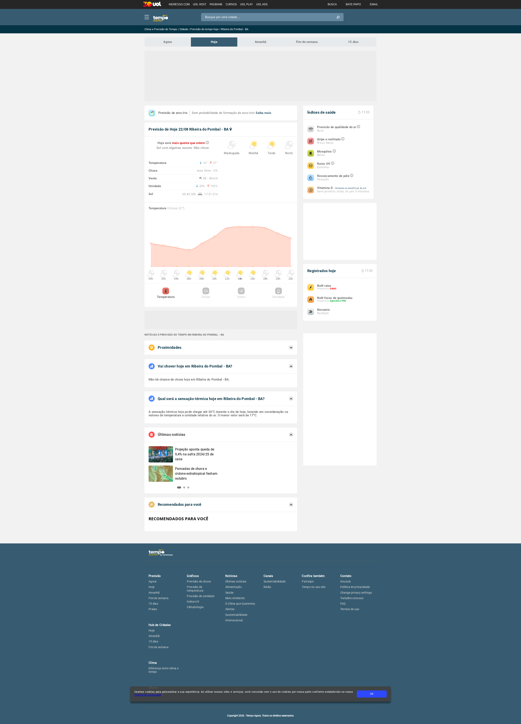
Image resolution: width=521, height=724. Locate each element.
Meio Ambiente (235, 598)
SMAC (333, 288)
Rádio (267, 587)
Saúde (229, 592)
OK (371, 693)
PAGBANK (216, 4)
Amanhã (260, 42)
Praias (153, 609)
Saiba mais (263, 113)
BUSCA (332, 4)
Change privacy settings (356, 592)
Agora (167, 42)
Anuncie (345, 581)
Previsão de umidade (200, 596)
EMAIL (374, 4)
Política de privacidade (148, 694)
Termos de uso (349, 609)
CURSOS (231, 4)
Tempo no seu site (313, 587)
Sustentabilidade (236, 614)
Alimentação (233, 587)
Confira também (313, 576)
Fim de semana (307, 42)
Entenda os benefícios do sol (350, 188)
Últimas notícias (235, 581)
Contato (346, 576)
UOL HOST (199, 4)
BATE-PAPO (353, 4)
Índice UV (193, 601)
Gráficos (193, 576)
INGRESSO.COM (179, 4)
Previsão (155, 576)
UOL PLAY (246, 4)
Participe (308, 581)
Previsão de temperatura (195, 588)
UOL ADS (262, 4)
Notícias (231, 576)
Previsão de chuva (199, 581)
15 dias (353, 42)
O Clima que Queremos (240, 603)
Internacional (234, 620)
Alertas (230, 609)
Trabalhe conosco (352, 598)
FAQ (343, 603)
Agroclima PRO (338, 301)
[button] (178, 487)
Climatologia (195, 607)
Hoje (214, 42)
